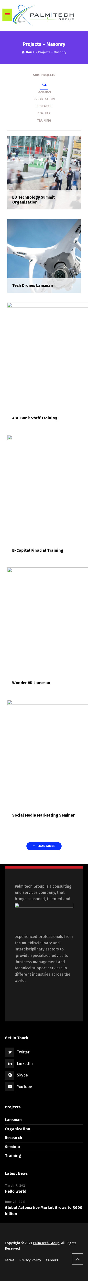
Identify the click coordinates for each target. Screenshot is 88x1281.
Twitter (23, 1052)
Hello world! (16, 1191)
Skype (22, 1075)
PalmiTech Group (46, 1243)
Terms (9, 1260)
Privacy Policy (30, 1260)
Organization (17, 1129)
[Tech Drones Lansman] (44, 255)
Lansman (13, 1119)
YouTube (24, 1086)
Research (13, 1137)
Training (13, 1155)
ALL (44, 85)
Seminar (13, 1146)
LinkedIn (25, 1063)
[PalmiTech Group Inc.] (44, 14)
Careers (52, 1260)
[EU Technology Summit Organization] (44, 172)
